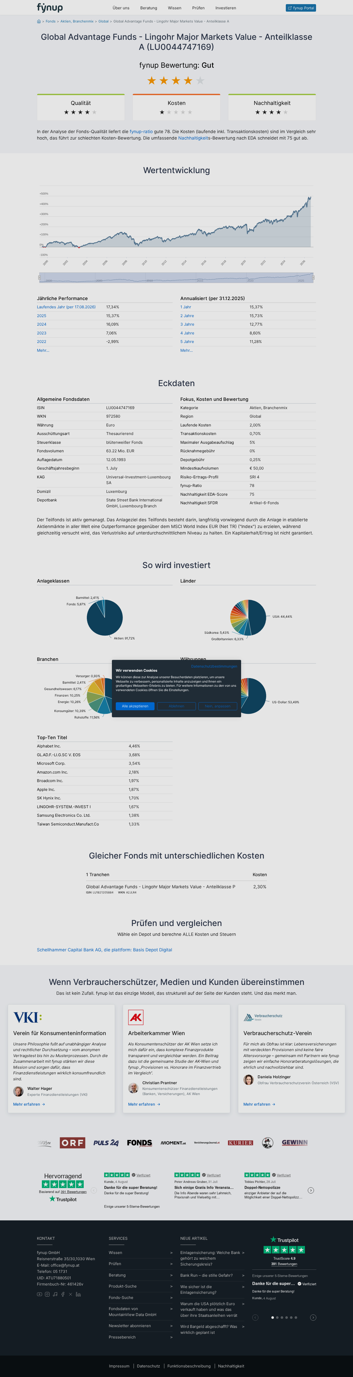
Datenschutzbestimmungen (214, 666)
